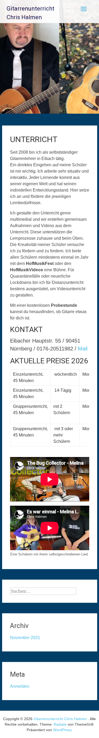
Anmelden (19, 686)
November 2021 (25, 637)
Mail (82, 349)
